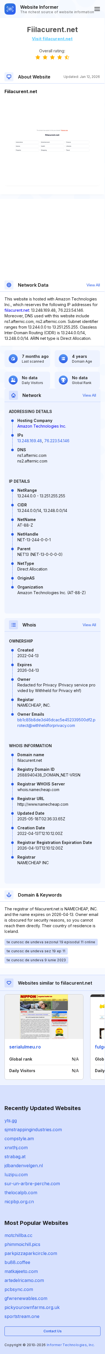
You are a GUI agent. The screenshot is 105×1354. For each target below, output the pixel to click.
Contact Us (52, 1331)
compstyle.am (19, 1138)
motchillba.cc (18, 1235)
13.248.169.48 (29, 440)
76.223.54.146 (56, 440)
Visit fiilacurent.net (52, 38)
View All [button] (93, 285)
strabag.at (14, 1156)
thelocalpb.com (20, 1192)
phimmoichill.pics (22, 1244)
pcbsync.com (18, 1289)
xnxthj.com (16, 1147)
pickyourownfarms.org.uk (32, 1307)
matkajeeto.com (21, 1271)
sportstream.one (21, 1316)
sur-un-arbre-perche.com (32, 1183)
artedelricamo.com (24, 1280)
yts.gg (10, 1120)
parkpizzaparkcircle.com (30, 1253)
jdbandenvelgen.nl (23, 1165)
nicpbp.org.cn (19, 1201)
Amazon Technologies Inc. (41, 426)
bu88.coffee (17, 1262)
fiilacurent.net (16, 310)
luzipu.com (16, 1174)
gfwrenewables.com (25, 1298)
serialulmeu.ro (25, 1047)
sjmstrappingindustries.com (33, 1129)
